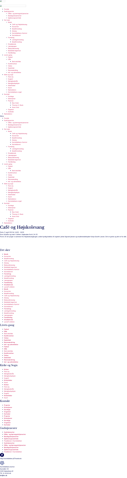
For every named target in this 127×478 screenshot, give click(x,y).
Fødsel (10, 57)
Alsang (14, 31)
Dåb (9, 59)
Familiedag (11, 53)
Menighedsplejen (14, 83)
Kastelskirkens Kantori (19, 33)
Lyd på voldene (9, 287)
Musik (10, 22)
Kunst (10, 88)
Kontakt (7, 94)
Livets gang (8, 55)
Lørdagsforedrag (18, 40)
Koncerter (15, 27)
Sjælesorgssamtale (14, 18)
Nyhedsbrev (12, 90)
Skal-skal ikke (16, 61)
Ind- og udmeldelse (14, 72)
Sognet (10, 79)
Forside (6, 9)
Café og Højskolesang (19, 24)
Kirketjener (11, 99)
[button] (63, 116)
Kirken (6, 369)
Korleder (11, 112)
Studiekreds (12, 44)
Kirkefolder (11, 85)
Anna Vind (15, 107)
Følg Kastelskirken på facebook (10, 458)
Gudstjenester (9, 11)
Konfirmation (12, 64)
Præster (10, 101)
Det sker (7, 20)
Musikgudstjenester (14, 16)
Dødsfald (11, 68)
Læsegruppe (12, 46)
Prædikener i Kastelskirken (13, 441)
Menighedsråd (13, 81)
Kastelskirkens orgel (15, 92)
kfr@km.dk (3, 475)
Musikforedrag (17, 29)
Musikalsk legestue (14, 51)
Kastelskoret (16, 35)
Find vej (10, 77)
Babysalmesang (13, 48)
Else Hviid (15, 103)
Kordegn (11, 96)
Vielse (10, 66)
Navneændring (13, 70)
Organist (11, 109)
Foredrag (11, 37)
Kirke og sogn (8, 75)
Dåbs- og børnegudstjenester (18, 13)
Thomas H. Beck (17, 105)
